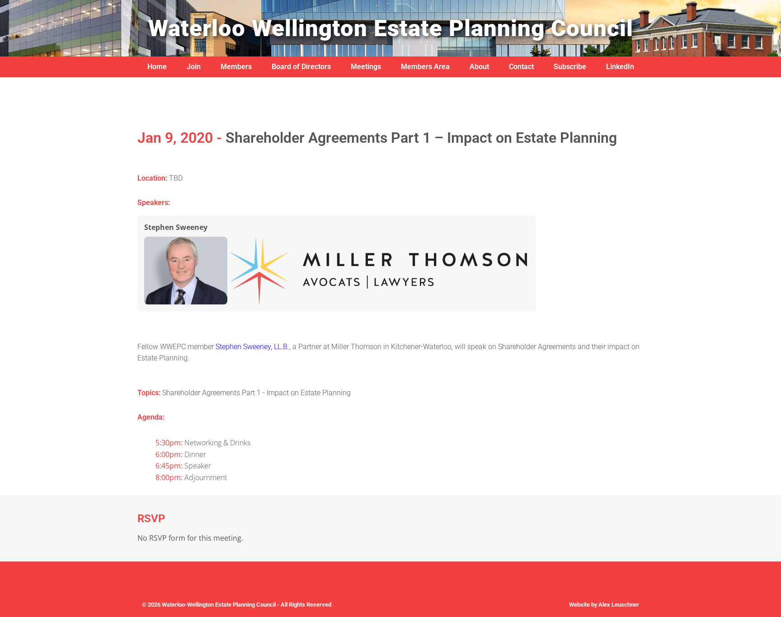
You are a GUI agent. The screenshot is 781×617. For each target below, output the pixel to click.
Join (194, 66)
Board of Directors (301, 66)
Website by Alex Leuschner (604, 604)
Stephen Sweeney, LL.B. (252, 346)
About (479, 66)
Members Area (425, 66)
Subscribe (570, 66)
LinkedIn (620, 66)
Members (236, 66)
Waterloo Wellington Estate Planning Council (390, 28)
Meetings (366, 66)
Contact (521, 66)
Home (157, 66)
